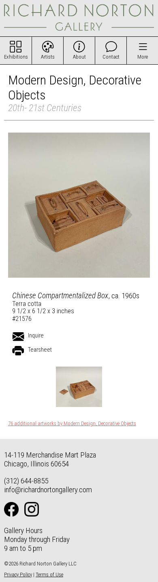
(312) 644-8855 (26, 480)
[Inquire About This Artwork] (18, 337)
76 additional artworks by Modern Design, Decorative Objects (72, 423)
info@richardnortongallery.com (48, 489)
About (79, 57)
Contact (111, 57)
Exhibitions (16, 57)
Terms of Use (49, 574)
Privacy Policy (18, 574)
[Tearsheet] (18, 351)
